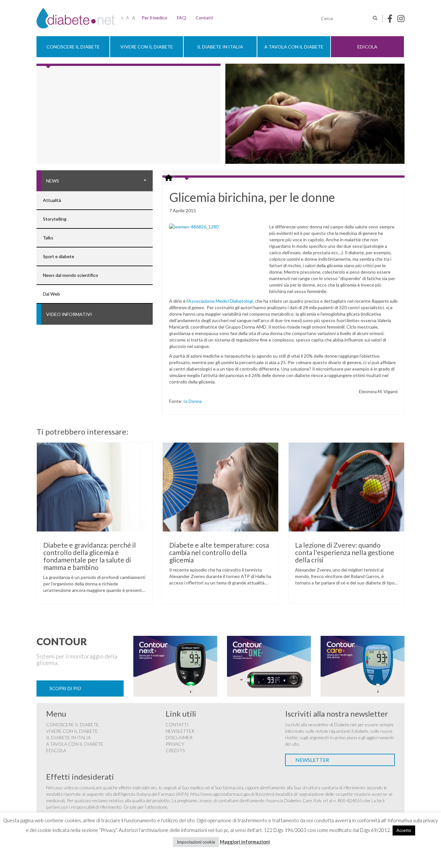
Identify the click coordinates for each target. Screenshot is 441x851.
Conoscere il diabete (73, 46)
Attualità (52, 200)
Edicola (367, 46)
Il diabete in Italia (220, 46)
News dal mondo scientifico (70, 275)
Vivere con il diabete (146, 46)
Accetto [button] (403, 830)
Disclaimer (179, 737)
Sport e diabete (58, 256)
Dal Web (51, 294)
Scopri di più (65, 688)
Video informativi (69, 314)
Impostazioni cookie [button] (196, 842)
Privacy (175, 744)
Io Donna (192, 401)
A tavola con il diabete (293, 46)
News (52, 181)
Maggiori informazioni (245, 842)
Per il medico (154, 17)
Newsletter (180, 731)
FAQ (181, 17)
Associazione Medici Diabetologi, (221, 301)
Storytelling (55, 219)
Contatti (204, 17)
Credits (175, 750)
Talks (48, 237)
